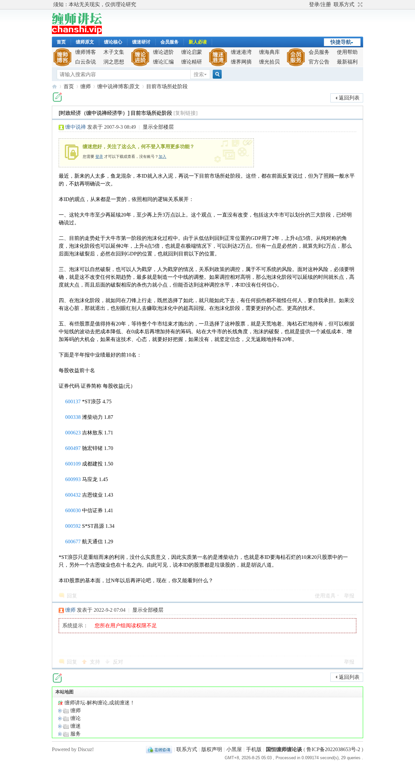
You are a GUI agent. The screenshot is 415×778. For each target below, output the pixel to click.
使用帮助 (347, 52)
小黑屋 (234, 749)
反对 (118, 662)
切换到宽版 (359, 4)
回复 (72, 595)
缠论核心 (113, 42)
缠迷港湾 (241, 52)
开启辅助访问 (306, 4)
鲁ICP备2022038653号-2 (333, 749)
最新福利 (347, 62)
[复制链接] (185, 113)
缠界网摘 (241, 62)
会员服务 (169, 42)
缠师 (85, 86)
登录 (99, 156)
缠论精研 (191, 62)
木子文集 (113, 52)
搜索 (199, 74)
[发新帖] (57, 97)
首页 (61, 42)
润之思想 (113, 62)
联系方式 (344, 4)
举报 (349, 595)
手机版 (254, 749)
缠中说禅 (75, 127)
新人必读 (198, 42)
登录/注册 (320, 4)
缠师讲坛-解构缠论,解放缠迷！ (54, 86)
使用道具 (325, 595)
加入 (162, 156)
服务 (75, 734)
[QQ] (159, 749)
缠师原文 (85, 42)
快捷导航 (340, 42)
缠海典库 (269, 52)
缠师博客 (85, 52)
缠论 (75, 718)
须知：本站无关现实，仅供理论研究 (94, 4)
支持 (95, 662)
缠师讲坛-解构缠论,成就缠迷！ (99, 702)
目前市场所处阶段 (167, 86)
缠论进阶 (163, 52)
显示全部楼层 (158, 127)
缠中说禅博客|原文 (118, 86)
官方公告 (319, 62)
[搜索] (216, 74)
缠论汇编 (163, 62)
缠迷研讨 (141, 42)
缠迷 (75, 726)
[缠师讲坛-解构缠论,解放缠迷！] (77, 32)
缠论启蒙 (191, 52)
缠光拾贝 (269, 62)
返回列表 (349, 97)
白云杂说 (85, 62)
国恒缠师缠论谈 (284, 749)
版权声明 (211, 749)
